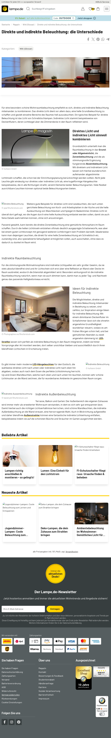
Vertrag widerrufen (11, 694)
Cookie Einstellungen (12, 702)
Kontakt (42, 672)
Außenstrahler (32, 415)
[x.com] (93, 39)
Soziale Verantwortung (49, 691)
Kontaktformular (54, 620)
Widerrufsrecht (9, 691)
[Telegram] (107, 39)
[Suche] (28, 8)
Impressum (44, 698)
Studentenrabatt (47, 679)
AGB (4, 687)
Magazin (16, 24)
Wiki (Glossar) (28, 24)
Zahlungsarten (9, 675)
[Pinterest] (98, 39)
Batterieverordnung (11, 683)
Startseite (6, 24)
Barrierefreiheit (46, 694)
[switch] (102, 714)
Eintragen (55, 609)
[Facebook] (88, 39)
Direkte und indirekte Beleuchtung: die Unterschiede (59, 24)
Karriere (42, 687)
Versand (5, 679)
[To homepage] (12, 9)
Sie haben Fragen (10, 668)
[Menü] (106, 697)
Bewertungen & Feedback (51, 675)
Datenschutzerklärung (72, 623)
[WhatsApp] (103, 39)
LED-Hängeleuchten (43, 364)
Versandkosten (72, 551)
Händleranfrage (46, 683)
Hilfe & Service (102, 2)
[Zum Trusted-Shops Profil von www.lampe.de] (92, 678)
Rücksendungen (9, 698)
